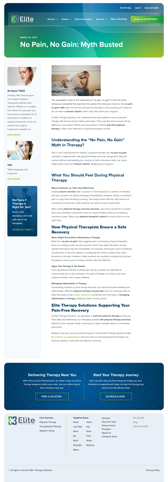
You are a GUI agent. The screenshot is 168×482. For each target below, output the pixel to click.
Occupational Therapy (50, 426)
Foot (88, 435)
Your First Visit (109, 421)
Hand (89, 422)
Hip (88, 426)
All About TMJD (16, 91)
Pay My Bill (125, 8)
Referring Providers (83, 19)
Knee (88, 431)
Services (51, 19)
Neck (75, 431)
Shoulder (77, 445)
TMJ (9, 165)
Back (75, 440)
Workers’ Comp (46, 430)
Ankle (89, 440)
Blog (138, 8)
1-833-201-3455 (151, 8)
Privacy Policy (153, 470)
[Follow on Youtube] (28, 459)
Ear (74, 435)
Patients (65, 19)
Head (75, 422)
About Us (100, 19)
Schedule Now (115, 396)
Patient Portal (108, 425)
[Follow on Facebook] (12, 459)
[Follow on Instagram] (20, 459)
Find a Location (118, 19)
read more (13, 134)
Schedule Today (22, 229)
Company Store (109, 436)
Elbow (76, 449)
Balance (90, 445)
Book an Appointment (145, 19)
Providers (106, 429)
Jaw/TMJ (77, 426)
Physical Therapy (47, 422)
